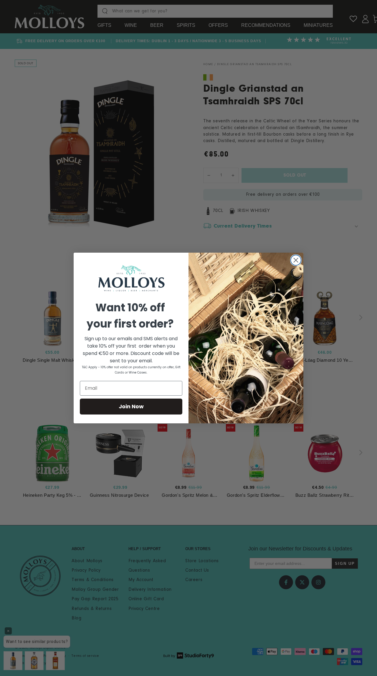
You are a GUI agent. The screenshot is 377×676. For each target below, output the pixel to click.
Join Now (131, 406)
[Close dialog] (296, 260)
